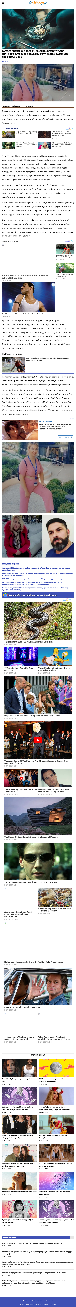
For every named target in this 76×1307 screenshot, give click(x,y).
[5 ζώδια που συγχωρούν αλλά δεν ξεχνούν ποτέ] (19, 1181)
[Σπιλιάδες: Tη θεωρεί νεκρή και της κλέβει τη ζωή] (19, 1068)
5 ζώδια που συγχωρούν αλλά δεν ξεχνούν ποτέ (19, 1191)
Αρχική (25, 1301)
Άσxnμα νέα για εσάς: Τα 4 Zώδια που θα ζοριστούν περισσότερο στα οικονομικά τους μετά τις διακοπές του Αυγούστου (37, 574)
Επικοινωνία (49, 1301)
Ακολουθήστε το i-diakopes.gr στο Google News (33, 595)
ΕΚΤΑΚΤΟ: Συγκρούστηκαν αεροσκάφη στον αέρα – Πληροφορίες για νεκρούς (32, 579)
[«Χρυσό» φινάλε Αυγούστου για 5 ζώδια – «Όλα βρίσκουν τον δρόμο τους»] (56, 1209)
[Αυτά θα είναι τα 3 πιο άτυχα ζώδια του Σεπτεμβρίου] (56, 1124)
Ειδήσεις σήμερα (10, 563)
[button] (38, 29)
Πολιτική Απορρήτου (36, 1301)
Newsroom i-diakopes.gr (11, 106)
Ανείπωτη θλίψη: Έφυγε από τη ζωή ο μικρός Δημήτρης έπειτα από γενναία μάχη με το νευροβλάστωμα (36, 569)
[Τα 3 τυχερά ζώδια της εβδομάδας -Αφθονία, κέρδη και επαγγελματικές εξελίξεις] (19, 1096)
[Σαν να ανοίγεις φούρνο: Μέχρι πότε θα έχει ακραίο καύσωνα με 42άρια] (13, 364)
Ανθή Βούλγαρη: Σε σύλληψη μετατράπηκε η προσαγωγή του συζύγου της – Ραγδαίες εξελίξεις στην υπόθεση (35, 589)
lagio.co (53, 1304)
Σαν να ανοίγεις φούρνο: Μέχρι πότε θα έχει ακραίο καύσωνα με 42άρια (47, 359)
